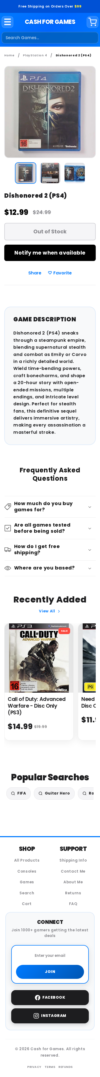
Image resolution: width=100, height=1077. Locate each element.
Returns (73, 893)
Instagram (53, 1015)
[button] (50, 506)
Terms (50, 1067)
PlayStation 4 (35, 55)
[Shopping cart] (92, 22)
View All (47, 611)
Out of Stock (50, 231)
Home (9, 55)
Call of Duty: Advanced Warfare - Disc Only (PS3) (37, 706)
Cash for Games (50, 22)
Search (26, 893)
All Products (27, 860)
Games (27, 882)
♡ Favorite (60, 273)
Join (50, 971)
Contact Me (73, 871)
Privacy (34, 1067)
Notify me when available (49, 252)
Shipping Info (73, 860)
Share (34, 273)
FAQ (73, 903)
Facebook (53, 997)
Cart (27, 903)
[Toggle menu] (7, 22)
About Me (73, 882)
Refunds (65, 1067)
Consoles (26, 871)
